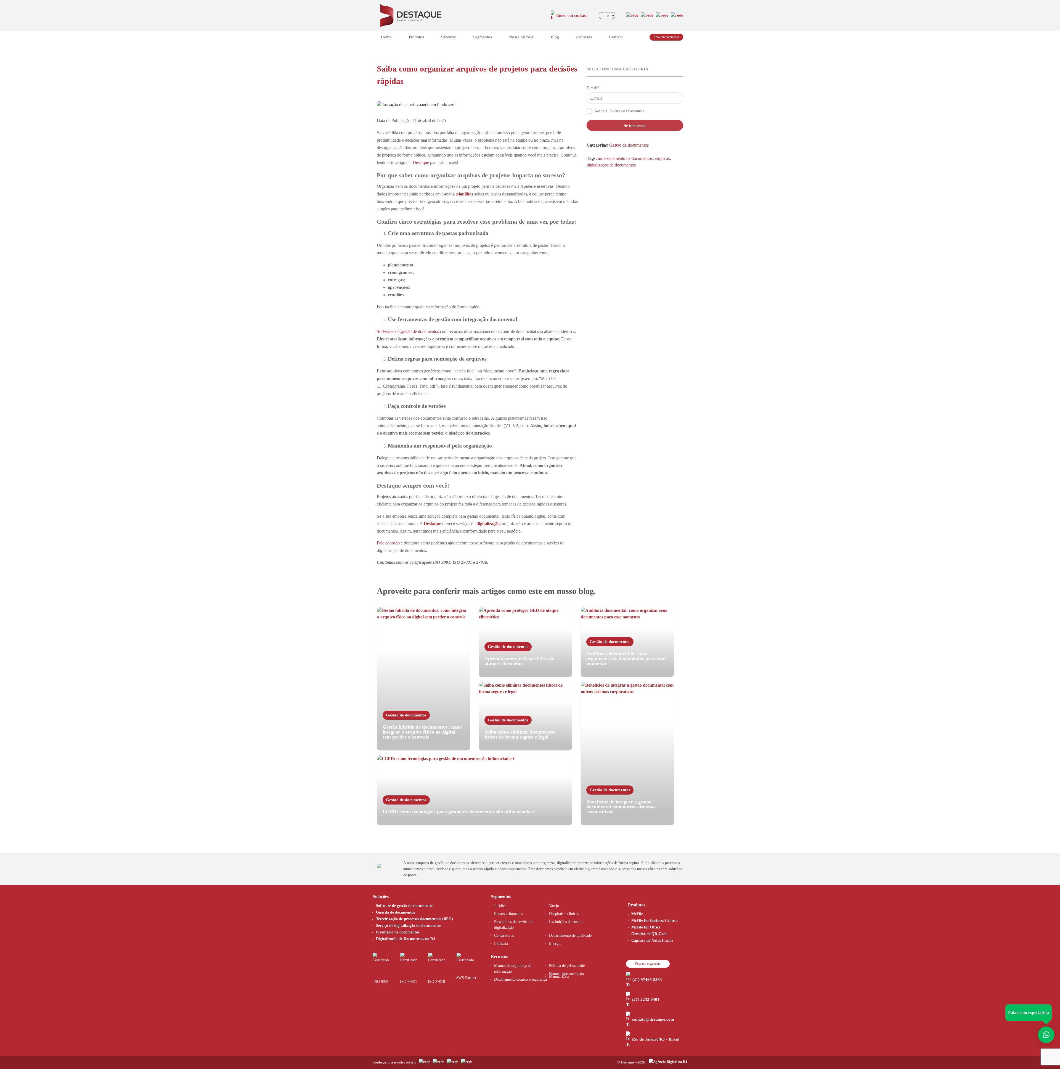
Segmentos (482, 37)
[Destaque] (410, 15)
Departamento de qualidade (570, 935)
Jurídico (500, 906)
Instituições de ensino (565, 922)
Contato (616, 37)
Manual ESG (559, 976)
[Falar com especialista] (1046, 1034)
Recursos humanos (508, 914)
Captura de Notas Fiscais (652, 940)
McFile (637, 914)
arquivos (662, 158)
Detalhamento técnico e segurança (520, 979)
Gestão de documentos (629, 145)
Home (386, 37)
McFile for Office (645, 927)
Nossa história (521, 37)
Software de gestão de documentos (404, 906)
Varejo (554, 906)
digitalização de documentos (611, 165)
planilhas (464, 194)
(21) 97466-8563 (647, 979)
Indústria (501, 943)
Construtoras (504, 935)
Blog (555, 37)
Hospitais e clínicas (564, 914)
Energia (555, 943)
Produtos (416, 37)
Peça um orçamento (666, 37)
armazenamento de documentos (625, 158)
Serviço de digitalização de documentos (408, 926)
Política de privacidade (567, 966)
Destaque (432, 523)
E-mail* (593, 88)
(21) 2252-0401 (645, 999)
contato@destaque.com (653, 1019)
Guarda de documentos (395, 912)
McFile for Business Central (654, 921)
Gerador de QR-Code (649, 934)
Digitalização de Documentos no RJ (405, 939)
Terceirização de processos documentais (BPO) (414, 919)
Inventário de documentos (397, 932)
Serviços (448, 37)
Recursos (584, 37)
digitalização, (488, 523)
